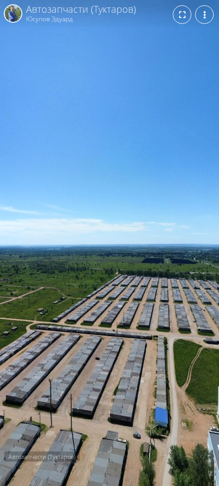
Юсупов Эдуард (49, 18)
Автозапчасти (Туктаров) (81, 9)
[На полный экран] (182, 14)
